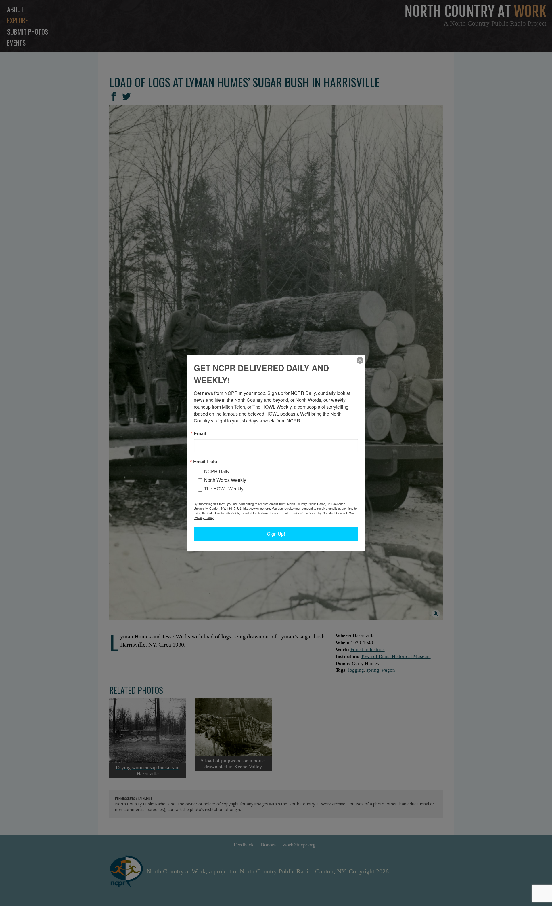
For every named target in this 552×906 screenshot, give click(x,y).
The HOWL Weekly (224, 488)
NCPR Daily (216, 471)
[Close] (359, 360)
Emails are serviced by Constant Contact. (319, 513)
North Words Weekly (225, 480)
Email (200, 433)
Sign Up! (276, 533)
